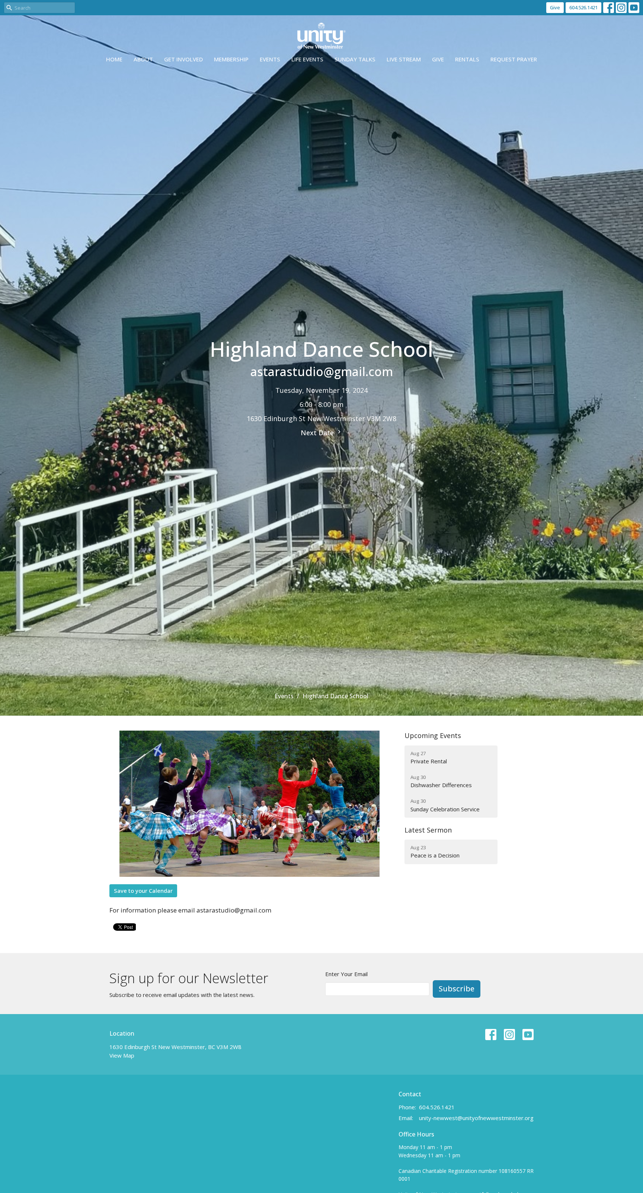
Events (270, 59)
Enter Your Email (346, 974)
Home (114, 59)
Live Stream (404, 59)
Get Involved (183, 59)
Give (555, 7)
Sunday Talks (355, 59)
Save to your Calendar (143, 890)
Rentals (467, 59)
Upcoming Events (432, 735)
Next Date (318, 432)
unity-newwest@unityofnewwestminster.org (476, 1118)
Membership (231, 59)
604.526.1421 (583, 7)
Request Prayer (513, 59)
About (143, 59)
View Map (121, 1055)
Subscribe (456, 989)
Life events (307, 59)
